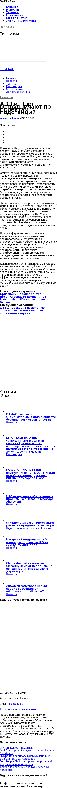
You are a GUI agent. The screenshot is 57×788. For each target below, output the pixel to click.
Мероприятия (17, 18)
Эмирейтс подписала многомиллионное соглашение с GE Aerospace (25, 757)
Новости (12, 9)
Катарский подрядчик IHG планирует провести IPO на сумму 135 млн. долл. (27, 542)
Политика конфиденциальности (20, 709)
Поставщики (15, 15)
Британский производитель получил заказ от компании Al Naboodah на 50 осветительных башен (24, 298)
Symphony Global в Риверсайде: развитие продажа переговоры (30, 524)
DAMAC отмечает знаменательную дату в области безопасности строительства (31, 416)
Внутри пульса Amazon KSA (17, 747)
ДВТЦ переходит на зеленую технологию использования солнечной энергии (22, 310)
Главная (12, 7)
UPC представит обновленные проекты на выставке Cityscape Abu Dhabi (30, 499)
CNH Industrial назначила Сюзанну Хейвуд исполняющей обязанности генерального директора (30, 567)
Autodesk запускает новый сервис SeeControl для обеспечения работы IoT (26, 588)
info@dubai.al (16, 703)
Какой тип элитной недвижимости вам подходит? (24, 768)
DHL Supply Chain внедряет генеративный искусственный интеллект (26, 763)
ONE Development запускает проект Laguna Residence (27, 752)
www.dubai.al (9, 118)
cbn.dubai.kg (7, 69)
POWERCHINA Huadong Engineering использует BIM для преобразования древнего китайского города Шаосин (30, 474)
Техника (12, 12)
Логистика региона (21, 20)
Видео (10, 528)
